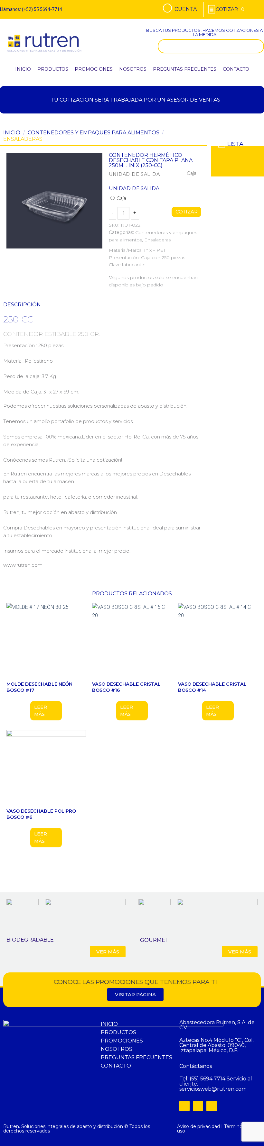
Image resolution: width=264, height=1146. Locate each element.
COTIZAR (186, 212)
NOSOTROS (132, 69)
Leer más (40, 710)
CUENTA (185, 9)
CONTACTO (236, 69)
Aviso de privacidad (198, 1126)
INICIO (23, 69)
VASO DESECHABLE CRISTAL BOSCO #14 (212, 687)
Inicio (11, 133)
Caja (120, 198)
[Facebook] (184, 1106)
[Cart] (230, 9)
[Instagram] (198, 1106)
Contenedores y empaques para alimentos (93, 133)
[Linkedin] (211, 1106)
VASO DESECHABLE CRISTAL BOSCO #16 (126, 687)
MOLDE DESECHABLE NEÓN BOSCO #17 (39, 687)
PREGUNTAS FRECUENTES (184, 69)
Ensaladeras (22, 139)
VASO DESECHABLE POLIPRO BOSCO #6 (41, 814)
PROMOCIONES (94, 69)
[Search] (257, 46)
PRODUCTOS (52, 69)
